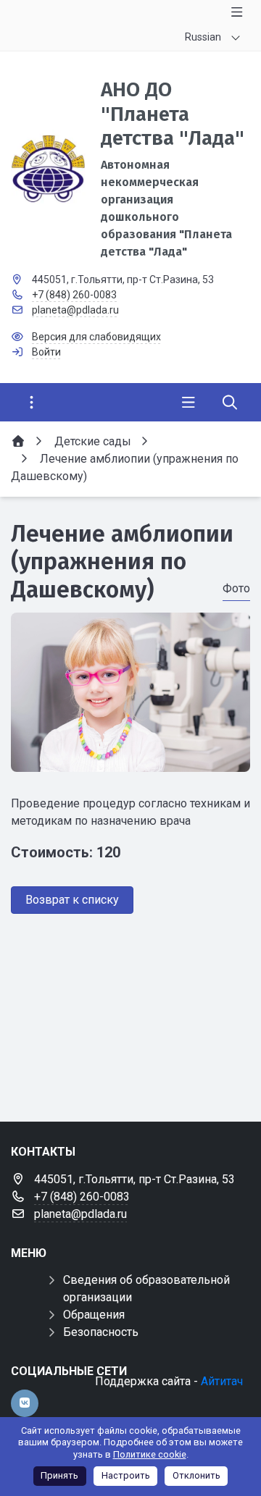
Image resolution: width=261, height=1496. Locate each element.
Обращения (94, 1314)
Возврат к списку (72, 900)
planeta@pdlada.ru (75, 310)
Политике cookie (149, 1454)
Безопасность (100, 1332)
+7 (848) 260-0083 (74, 295)
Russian (203, 37)
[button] (130, 758)
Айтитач (222, 1381)
